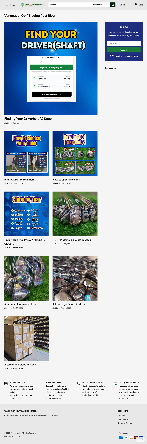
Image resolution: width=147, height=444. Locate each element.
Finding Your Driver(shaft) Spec (28, 119)
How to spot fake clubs (66, 179)
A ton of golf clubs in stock (20, 364)
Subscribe (123, 50)
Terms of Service (125, 423)
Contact (121, 415)
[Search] (112, 4)
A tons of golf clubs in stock (69, 304)
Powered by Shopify (12, 436)
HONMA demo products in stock (72, 239)
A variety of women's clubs (20, 304)
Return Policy (123, 419)
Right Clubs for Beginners (19, 179)
